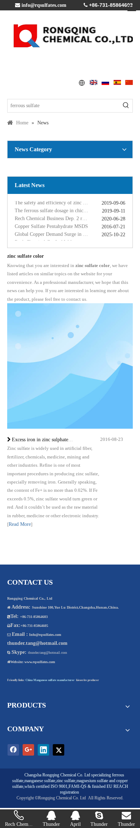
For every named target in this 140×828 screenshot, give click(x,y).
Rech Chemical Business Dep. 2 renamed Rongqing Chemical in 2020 (70, 217)
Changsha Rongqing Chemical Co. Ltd (57, 774)
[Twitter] (58, 750)
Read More (20, 524)
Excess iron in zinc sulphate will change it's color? (63, 439)
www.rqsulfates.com (39, 662)
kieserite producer (87, 680)
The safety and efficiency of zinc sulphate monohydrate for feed (70, 201)
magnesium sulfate (92, 780)
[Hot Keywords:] (126, 105)
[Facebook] (13, 750)
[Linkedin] (43, 750)
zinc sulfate (65, 780)
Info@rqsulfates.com (45, 635)
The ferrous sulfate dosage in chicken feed (58, 209)
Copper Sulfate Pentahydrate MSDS (51, 225)
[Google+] (28, 750)
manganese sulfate (39, 780)
